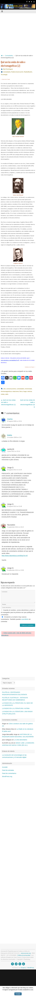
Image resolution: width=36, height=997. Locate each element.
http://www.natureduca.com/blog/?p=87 (15, 555)
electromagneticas (6, 391)
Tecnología (4, 74)
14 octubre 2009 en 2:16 (14, 437)
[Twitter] (29, 1)
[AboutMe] (34, 1)
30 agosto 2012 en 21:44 (14, 469)
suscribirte (24, 619)
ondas (3, 394)
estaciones (15, 391)
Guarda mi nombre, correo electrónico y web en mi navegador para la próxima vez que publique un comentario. (18, 612)
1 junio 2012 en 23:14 (13, 451)
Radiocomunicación (17, 72)
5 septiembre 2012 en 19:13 (15, 527)
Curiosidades (9, 55)
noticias (29, 391)
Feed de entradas (8, 770)
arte (4, 388)
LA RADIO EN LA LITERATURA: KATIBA (16, 708)
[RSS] (31, 1)
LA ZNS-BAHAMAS (20, 740)
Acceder (5, 767)
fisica (21, 391)
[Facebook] (27, 1)
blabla (9, 435)
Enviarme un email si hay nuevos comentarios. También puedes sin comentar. (16, 619)
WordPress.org (7, 776)
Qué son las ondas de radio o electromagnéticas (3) (27, 402)
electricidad (28, 388)
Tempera (23, 967)
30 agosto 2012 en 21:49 (14, 506)
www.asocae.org (26, 953)
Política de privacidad (23, 955)
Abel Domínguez (8, 69)
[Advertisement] (18, 33)
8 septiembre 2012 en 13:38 (15, 570)
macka (9, 419)
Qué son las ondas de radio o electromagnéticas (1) (8, 402)
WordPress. (30, 967)
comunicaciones (11, 388)
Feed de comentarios (9, 773)
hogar (25, 391)
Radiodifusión (28, 72)
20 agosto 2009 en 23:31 (14, 421)
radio (6, 394)
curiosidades (20, 388)
